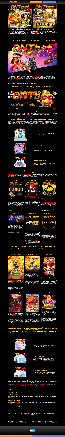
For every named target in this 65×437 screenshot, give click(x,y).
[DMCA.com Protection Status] (32, 430)
